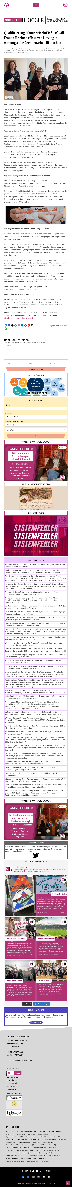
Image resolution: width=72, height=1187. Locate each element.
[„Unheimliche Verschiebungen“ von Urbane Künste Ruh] (20, 895)
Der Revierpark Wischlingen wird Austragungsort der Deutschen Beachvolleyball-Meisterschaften (32, 794)
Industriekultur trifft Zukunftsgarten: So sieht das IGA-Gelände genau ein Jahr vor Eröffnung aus (33, 685)
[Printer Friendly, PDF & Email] (59, 325)
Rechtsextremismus (51, 1150)
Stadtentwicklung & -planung (16, 1155)
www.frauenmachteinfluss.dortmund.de (20, 289)
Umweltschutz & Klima (37, 1155)
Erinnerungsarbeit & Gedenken (36, 1137)
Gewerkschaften (50, 1139)
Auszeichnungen (12, 1080)
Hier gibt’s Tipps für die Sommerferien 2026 (23, 781)
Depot (31, 1134)
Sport (49, 1153)
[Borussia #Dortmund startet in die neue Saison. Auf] (51, 938)
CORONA (21, 1134)
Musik (27, 1147)
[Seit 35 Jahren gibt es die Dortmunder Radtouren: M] (51, 895)
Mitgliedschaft (12, 1083)
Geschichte (35, 1139)
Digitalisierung (43, 1134)
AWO (42, 1131)
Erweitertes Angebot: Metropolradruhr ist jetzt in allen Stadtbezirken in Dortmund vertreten (35, 624)
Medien (52, 1145)
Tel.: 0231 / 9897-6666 (14, 1052)
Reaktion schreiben (35, 50)
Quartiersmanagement (25, 1150)
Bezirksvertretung (55, 1131)
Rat (38, 1150)
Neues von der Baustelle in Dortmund (19, 614)
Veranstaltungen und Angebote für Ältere (20, 608)
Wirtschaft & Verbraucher (15, 1161)
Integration (11, 1142)
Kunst (42, 1145)
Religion (27, 1153)
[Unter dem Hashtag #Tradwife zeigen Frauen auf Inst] (20, 938)
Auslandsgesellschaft (28, 1131)
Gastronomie (22, 1139)
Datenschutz (11, 1089)
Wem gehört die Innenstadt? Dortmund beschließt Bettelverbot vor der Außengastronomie (33, 762)
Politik (48, 49)
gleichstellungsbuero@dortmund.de (19, 318)
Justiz (36, 1142)
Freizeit (10, 1139)
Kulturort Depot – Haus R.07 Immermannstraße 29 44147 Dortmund (17, 1044)
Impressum (10, 1086)
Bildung (42, 49)
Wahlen (42, 1158)
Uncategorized (54, 1155)
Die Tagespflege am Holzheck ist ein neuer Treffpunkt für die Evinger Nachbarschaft (35, 632)
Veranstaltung (54, 49)
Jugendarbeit (24, 1142)
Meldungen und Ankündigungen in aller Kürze (22, 594)
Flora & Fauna (55, 1137)
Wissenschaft (32, 1161)
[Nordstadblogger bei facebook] (28, 1176)
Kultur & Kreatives (29, 1145)
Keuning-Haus (48, 1142)
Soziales (38, 1153)
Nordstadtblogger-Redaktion (16, 623)
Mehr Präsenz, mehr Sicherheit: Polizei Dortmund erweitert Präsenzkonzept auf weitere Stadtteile (32, 707)
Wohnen (45, 1161)
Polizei (10, 1150)
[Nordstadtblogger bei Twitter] (33, 1176)
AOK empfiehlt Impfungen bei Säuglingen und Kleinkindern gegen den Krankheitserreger (34, 697)
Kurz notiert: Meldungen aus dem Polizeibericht (44, 572)
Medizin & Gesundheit (13, 1147)
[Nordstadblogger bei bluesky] (23, 1176)
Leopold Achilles (32, 49)
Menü (36, 5)
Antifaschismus (12, 1131)
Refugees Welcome (13, 1153)
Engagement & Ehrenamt (14, 1137)
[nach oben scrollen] (68, 1183)
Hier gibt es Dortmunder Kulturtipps (25, 620)
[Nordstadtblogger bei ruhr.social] (38, 1176)
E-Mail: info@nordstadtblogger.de (19, 1060)
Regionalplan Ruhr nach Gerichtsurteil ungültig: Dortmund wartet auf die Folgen (35, 580)
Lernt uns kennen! (13, 1077)
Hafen (62, 1139)
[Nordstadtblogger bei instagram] (49, 1176)
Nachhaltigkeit (40, 1147)
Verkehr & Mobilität (28, 1158)
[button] (6, 325)
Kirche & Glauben (12, 1145)
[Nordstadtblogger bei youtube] (44, 1176)
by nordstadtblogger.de (36, 1183)
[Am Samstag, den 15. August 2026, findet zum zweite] (20, 980)
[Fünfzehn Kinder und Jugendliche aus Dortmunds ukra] (51, 980)
